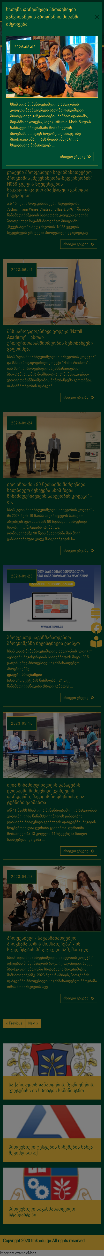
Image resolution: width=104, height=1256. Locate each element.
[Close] (97, 17)
